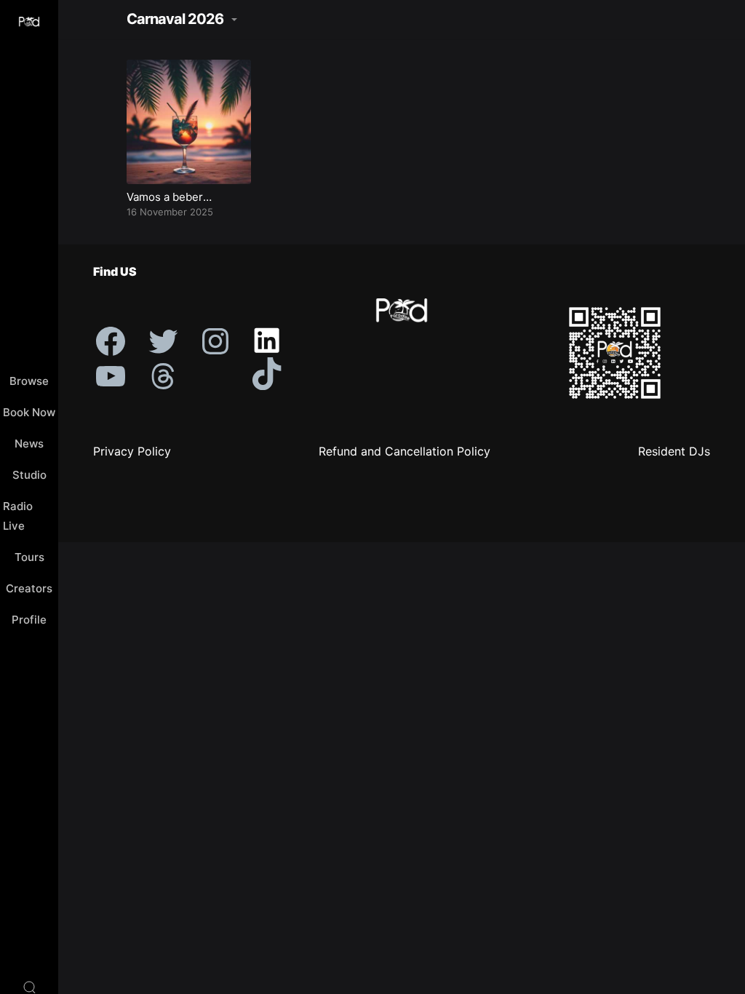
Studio (29, 475)
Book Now (29, 412)
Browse (29, 381)
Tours (29, 557)
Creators (29, 588)
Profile (29, 620)
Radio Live (18, 516)
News (29, 443)
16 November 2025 (170, 212)
